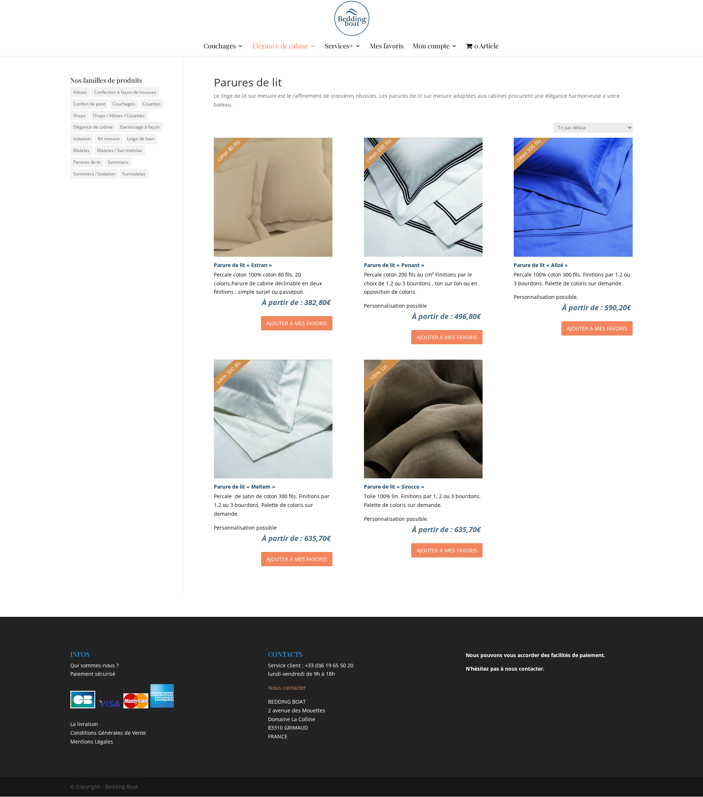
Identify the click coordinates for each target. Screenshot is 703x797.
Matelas (81, 150)
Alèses (80, 92)
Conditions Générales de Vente (108, 732)
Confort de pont (89, 104)
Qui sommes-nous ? (94, 665)
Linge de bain (140, 139)
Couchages (220, 46)
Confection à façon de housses (125, 92)
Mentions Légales (91, 741)
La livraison (84, 723)
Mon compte (431, 46)
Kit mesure (109, 139)
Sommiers (118, 162)
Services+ (339, 46)
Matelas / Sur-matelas (119, 150)
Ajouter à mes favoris (297, 323)
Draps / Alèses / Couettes (119, 115)
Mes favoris (386, 46)
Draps (79, 115)
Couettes (151, 104)
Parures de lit (86, 162)
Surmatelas (134, 174)
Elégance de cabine (280, 46)
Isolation (81, 139)
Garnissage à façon (140, 127)
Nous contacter (287, 687)
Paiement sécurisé (92, 673)
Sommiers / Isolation (94, 174)
